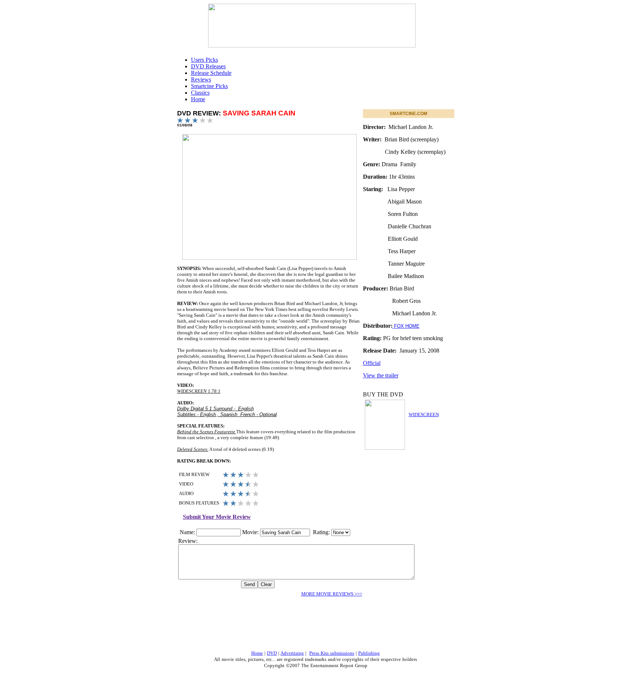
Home (198, 99)
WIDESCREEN (424, 414)
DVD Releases (208, 66)
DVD (272, 653)
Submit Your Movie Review (217, 517)
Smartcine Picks (209, 86)
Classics (200, 93)
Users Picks (204, 60)
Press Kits (319, 653)
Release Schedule (211, 73)
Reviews (201, 79)
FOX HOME (407, 326)
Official (371, 363)
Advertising (292, 653)
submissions (342, 653)
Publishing (369, 653)
